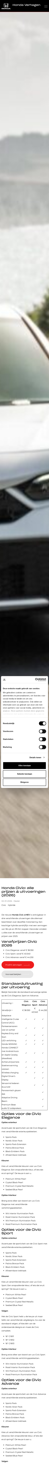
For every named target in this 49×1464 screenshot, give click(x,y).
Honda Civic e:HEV (21, 915)
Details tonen (35, 757)
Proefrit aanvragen (13, 965)
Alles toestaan (24, 765)
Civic (4, 905)
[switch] (42, 731)
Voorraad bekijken (13, 974)
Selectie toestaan (24, 774)
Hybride (11, 905)
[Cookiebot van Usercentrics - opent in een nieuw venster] (35, 679)
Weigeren (24, 782)
